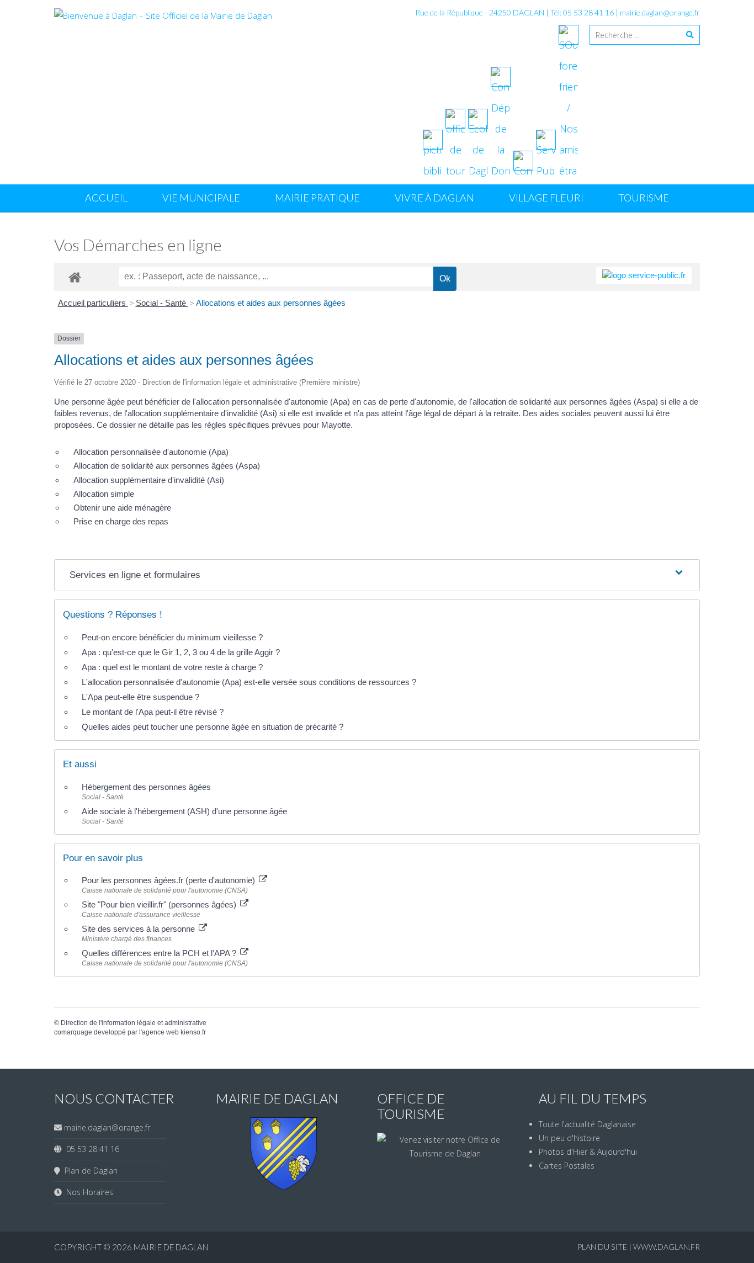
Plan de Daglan (89, 1170)
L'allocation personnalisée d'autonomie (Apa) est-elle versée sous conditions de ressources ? (249, 682)
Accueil (106, 198)
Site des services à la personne (139, 928)
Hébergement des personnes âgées (146, 787)
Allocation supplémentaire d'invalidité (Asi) (148, 480)
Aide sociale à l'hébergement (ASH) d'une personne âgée (184, 811)
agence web (160, 1032)
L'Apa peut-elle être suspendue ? (140, 697)
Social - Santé (162, 302)
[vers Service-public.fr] (644, 275)
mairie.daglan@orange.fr (660, 12)
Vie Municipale (201, 198)
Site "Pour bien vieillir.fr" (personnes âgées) (160, 904)
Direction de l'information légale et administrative (133, 1023)
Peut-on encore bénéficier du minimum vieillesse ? (172, 637)
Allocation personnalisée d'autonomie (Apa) (151, 452)
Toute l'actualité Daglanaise (587, 1124)
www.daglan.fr (666, 1246)
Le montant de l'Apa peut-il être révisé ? (153, 712)
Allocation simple (103, 493)
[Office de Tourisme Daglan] (445, 1153)
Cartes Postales (566, 1165)
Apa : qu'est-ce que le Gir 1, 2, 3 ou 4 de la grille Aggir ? (181, 652)
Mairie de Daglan (171, 1247)
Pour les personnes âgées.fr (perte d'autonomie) (169, 880)
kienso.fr (193, 1032)
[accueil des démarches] (74, 277)
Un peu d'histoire (569, 1138)
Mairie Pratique (317, 198)
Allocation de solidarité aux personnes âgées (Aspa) (166, 465)
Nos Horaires (87, 1192)
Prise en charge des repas (120, 521)
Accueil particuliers (93, 302)
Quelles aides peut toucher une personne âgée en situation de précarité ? (212, 726)
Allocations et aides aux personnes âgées (271, 302)
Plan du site (603, 1246)
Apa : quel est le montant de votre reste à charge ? (172, 667)
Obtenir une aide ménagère (122, 507)
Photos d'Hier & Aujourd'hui (588, 1152)
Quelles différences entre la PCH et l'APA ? (160, 953)
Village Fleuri (546, 198)
